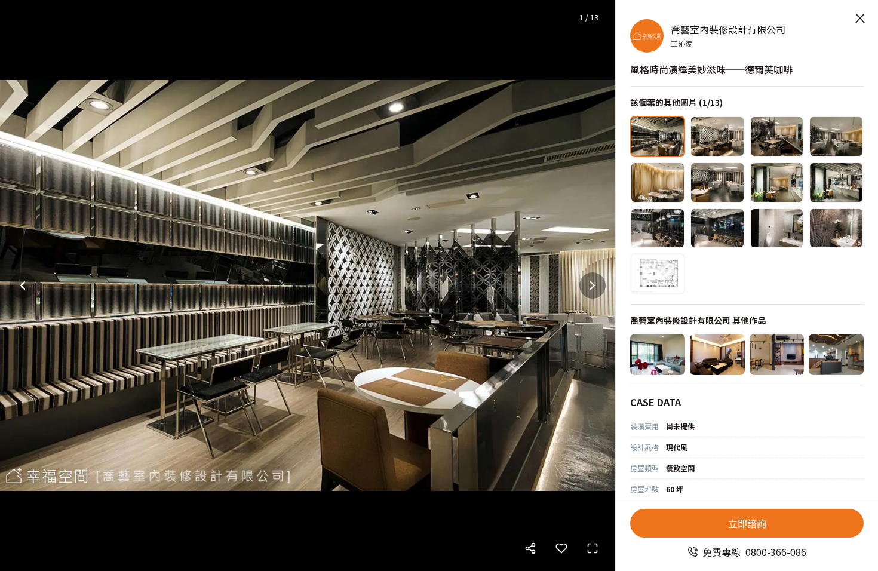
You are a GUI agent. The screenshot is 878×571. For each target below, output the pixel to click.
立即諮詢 (747, 523)
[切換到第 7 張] (777, 182)
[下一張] (592, 285)
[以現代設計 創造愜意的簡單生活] (657, 354)
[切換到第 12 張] (836, 228)
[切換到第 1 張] (657, 136)
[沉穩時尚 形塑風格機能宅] (717, 354)
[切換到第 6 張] (717, 182)
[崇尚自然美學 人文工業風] (777, 354)
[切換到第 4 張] (836, 136)
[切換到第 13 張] (657, 273)
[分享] (530, 548)
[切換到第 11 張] (777, 228)
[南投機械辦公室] (836, 354)
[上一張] (23, 285)
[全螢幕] (592, 548)
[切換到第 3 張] (777, 136)
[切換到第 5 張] (657, 182)
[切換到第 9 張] (657, 228)
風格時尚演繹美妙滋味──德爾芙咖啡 (711, 69)
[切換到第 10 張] (717, 228)
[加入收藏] (561, 548)
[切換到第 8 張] (836, 182)
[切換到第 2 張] (717, 136)
